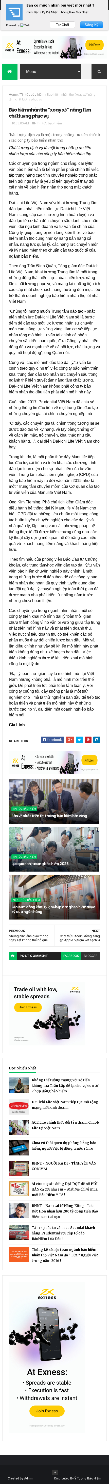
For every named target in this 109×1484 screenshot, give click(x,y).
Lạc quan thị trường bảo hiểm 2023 (40, 863)
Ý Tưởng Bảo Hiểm (88, 1478)
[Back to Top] (55, 1472)
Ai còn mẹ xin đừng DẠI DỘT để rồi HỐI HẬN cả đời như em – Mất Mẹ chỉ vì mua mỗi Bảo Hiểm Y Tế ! (65, 1189)
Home (13, 94)
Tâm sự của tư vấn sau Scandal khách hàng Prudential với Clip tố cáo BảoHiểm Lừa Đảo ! (63, 1233)
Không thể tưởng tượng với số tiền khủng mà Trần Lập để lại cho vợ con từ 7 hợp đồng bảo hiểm (65, 1085)
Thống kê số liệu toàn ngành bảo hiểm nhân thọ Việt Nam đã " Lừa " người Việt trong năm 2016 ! (65, 1255)
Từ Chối (62, 25)
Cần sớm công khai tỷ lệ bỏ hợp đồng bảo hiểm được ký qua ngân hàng (53, 909)
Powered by (13, 25)
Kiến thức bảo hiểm (26, 900)
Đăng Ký (91, 25)
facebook (71, 956)
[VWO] (25, 25)
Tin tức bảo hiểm (32, 94)
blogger (91, 956)
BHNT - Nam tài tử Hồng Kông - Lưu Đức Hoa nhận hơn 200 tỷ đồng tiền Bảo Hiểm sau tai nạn (65, 1211)
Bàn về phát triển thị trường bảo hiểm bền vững (49, 815)
